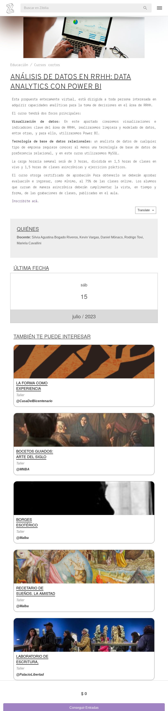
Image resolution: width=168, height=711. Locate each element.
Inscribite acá (24, 201)
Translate (144, 210)
